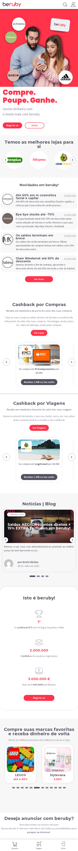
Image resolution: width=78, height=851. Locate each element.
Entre (35, 125)
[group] (14, 160)
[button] (5, 160)
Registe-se (12, 125)
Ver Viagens (39, 427)
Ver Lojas (39, 332)
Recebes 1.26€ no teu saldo (39, 382)
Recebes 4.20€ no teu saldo (39, 477)
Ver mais (39, 279)
